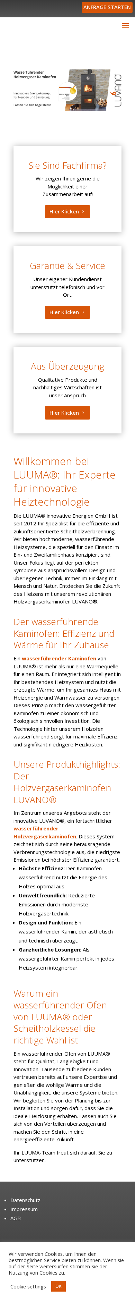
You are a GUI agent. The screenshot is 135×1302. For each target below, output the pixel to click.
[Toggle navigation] (125, 25)
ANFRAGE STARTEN (107, 6)
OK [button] (58, 1286)
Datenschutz (25, 1200)
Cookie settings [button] (28, 1286)
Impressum (24, 1209)
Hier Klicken (64, 211)
